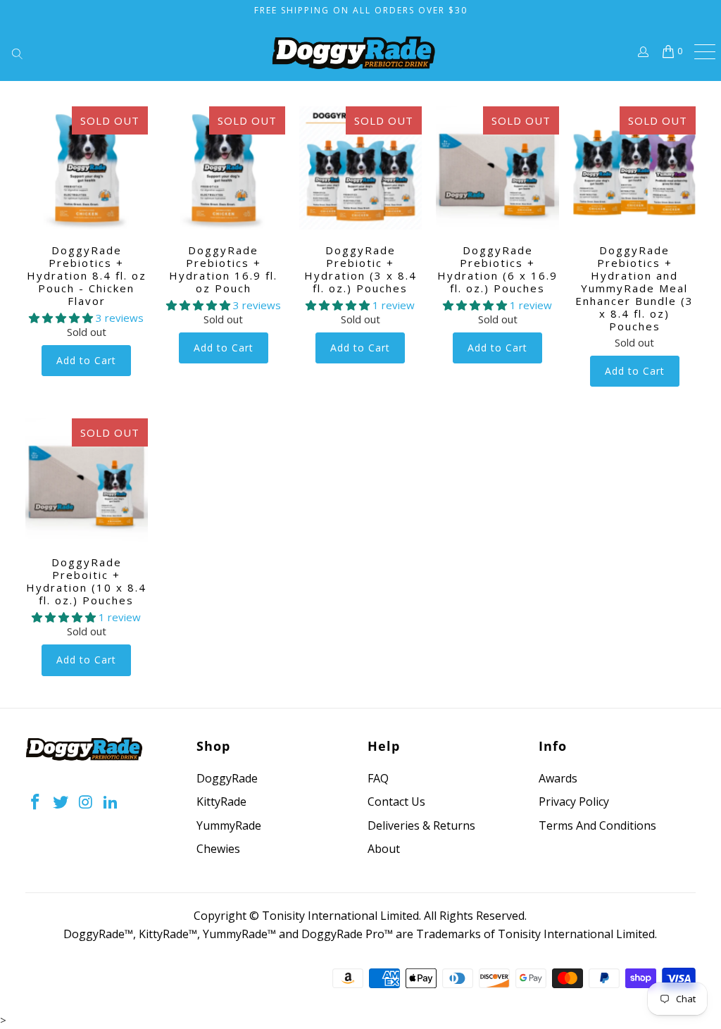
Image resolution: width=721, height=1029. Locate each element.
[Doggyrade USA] (353, 52)
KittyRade (221, 801)
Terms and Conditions (597, 825)
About (384, 848)
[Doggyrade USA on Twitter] (60, 802)
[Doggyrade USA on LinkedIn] (111, 802)
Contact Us (396, 801)
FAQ (378, 778)
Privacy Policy (574, 801)
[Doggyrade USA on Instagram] (85, 802)
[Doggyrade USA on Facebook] (35, 802)
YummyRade (228, 825)
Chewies (218, 848)
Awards (558, 778)
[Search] (35, 51)
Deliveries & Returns (421, 825)
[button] (61, 318)
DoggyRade (227, 778)
